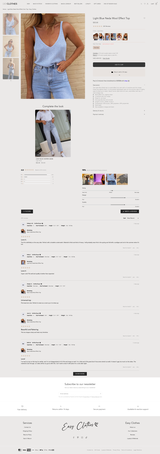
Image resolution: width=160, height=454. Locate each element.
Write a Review (131, 211)
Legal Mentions (137, 450)
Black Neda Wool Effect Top (34, 232)
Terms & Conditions (126, 450)
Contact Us (27, 427)
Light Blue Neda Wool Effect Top (35, 263)
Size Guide (106, 58)
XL (57, 153)
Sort (124, 218)
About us (132, 427)
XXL (62, 153)
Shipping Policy (27, 431)
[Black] (101, 36)
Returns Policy (27, 435)
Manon (95, 55)
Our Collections (132, 431)
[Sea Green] (113, 36)
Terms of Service (95, 396)
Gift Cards (97, 450)
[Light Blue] (107, 36)
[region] (105, 179)
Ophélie (95, 53)
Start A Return (27, 438)
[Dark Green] (125, 36)
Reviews (132, 435)
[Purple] (119, 36)
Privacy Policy (86, 396)
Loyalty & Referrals (132, 438)
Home (4, 9)
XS (43, 153)
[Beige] (95, 36)
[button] (101, 26)
